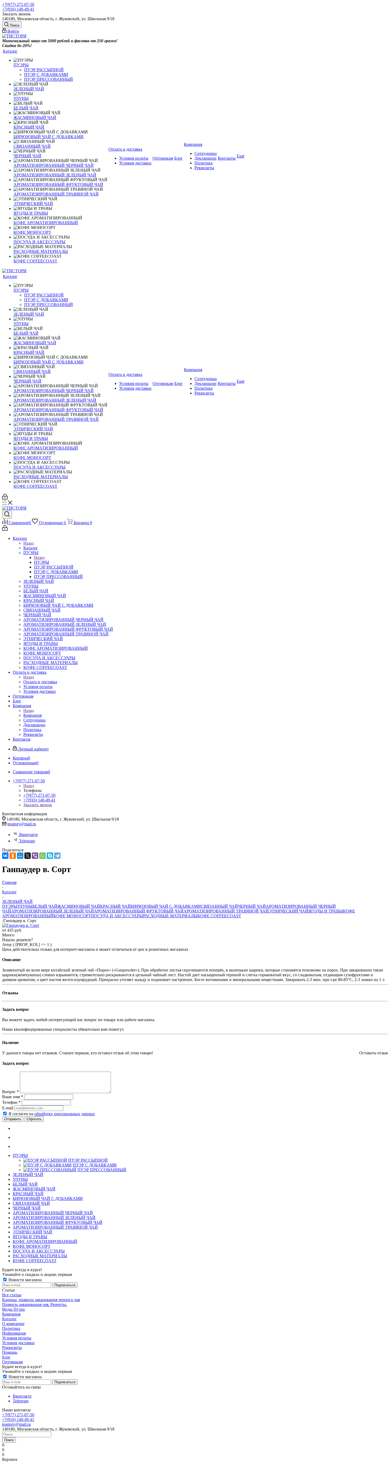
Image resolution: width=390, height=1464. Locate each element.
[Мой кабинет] (5, 498)
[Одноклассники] (13, 855)
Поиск (9, 1440)
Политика (11, 1328)
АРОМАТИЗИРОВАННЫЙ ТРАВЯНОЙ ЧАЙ (226, 911)
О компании (13, 1323)
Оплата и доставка (40, 682)
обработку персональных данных (64, 1113)
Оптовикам (12, 1362)
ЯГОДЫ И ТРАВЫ (325, 911)
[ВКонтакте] (5, 855)
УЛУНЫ (24, 906)
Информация (14, 1333)
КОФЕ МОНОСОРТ (72, 916)
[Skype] (50, 855)
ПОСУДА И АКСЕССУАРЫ (117, 916)
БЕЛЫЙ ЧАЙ (44, 906)
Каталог (30, 548)
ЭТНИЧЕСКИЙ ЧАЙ (288, 911)
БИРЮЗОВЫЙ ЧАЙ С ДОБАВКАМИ (166, 906)
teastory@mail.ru (21, 824)
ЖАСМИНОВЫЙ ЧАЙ (78, 906)
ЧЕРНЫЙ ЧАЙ (252, 906)
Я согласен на (51, 1113)
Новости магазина (24, 1280)
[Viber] (35, 855)
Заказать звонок (37, 805)
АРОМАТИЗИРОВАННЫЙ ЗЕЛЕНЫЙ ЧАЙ (52, 911)
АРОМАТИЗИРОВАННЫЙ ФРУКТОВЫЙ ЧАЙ (139, 911)
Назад (28, 543)
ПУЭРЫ (41, 562)
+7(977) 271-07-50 (18, 4)
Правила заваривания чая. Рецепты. (34, 1304)
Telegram (27, 841)
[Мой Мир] (20, 855)
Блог (6, 1357)
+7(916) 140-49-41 (18, 9)
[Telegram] (57, 855)
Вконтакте (28, 834)
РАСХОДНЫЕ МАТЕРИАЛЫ (170, 916)
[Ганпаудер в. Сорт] (20, 925)
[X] (27, 855)
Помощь (9, 1352)
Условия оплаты (16, 1338)
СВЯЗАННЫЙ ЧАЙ (219, 906)
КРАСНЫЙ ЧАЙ (115, 906)
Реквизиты (12, 1347)
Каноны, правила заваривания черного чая (41, 1299)
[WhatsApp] (42, 855)
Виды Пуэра (13, 1309)
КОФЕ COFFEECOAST (219, 916)
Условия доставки (18, 1342)
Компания (32, 715)
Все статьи (11, 1295)
